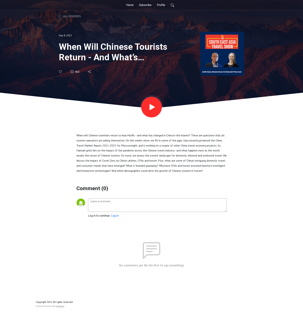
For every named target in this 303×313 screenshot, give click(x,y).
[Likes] (61, 72)
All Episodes (72, 16)
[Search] (172, 5)
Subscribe (145, 5)
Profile (161, 5)
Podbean (60, 306)
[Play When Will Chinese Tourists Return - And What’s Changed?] (151, 107)
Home (130, 5)
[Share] (89, 71)
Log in (115, 215)
